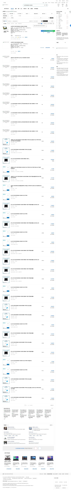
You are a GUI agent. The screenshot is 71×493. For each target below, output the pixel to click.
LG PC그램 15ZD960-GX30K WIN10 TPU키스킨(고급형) (21, 149)
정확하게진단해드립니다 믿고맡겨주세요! (33, 443)
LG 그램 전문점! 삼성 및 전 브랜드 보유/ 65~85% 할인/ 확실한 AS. (40, 429)
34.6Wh (26, 31)
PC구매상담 (52, 2)
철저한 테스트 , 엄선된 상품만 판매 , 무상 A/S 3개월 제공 (35, 439)
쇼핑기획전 (56, 2)
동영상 (32, 8)
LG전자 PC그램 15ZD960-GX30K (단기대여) (19, 26)
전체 (5, 21)
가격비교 (9, 21)
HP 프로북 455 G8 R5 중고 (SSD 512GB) (24, 464)
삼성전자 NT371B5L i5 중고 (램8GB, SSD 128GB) (16, 464)
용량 (19, 31)
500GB (17, 47)
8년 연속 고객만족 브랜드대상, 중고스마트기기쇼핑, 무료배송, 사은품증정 (16, 429)
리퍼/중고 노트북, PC (35, 427)
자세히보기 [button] (20, 481)
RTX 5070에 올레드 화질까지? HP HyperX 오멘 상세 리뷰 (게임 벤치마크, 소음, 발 (62, 75)
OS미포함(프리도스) (25, 43)
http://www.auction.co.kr (34, 433)
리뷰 (28, 8)
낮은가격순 (8, 23)
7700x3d (60, 19)
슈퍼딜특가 (9, 435)
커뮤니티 (59, 2)
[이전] (66, 13)
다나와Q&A (36, 8)
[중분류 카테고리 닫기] (13, 13)
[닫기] (45, 25)
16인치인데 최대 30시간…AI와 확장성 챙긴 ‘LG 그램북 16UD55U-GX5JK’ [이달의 (62, 59)
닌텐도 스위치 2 (61, 20)
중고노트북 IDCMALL (32, 437)
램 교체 (16, 31)
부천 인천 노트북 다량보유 (10, 441)
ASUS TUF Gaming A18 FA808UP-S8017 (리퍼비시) (7, 464)
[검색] (47, 5)
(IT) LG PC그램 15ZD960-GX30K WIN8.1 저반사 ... (20, 158)
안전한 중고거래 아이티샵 (10, 427)
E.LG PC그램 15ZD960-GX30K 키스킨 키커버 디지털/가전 (21, 360)
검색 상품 (15, 21)
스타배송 (13, 435)
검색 (51, 17)
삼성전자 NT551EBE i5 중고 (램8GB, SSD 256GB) (50, 464)
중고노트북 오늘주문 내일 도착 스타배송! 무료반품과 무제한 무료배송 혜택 (37, 434)
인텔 (13, 29)
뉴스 (21, 8)
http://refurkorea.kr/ (36, 428)
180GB (21, 31)
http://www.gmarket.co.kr (9, 433)
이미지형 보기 (50, 21)
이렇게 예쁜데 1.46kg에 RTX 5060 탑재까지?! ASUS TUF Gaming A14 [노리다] (62, 68)
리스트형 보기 (48, 21)
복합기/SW (43, 13)
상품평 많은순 (20, 23)
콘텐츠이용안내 (25, 481)
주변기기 (27, 13)
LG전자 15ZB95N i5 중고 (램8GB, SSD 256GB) (41, 464)
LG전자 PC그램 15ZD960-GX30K (17, 42)
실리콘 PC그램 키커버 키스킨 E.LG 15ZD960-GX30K (20, 57)
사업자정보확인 (34, 478)
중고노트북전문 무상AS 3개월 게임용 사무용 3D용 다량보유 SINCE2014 (16, 443)
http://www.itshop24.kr (12, 428)
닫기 (11, 48)
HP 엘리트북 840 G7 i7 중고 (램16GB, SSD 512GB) (33, 464)
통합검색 (12, 8)
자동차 (43, 2)
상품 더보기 (52, 405)
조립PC (46, 2)
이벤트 (62, 2)
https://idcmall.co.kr (33, 438)
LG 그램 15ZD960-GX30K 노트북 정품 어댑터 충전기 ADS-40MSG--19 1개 (24, 66)
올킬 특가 (34, 435)
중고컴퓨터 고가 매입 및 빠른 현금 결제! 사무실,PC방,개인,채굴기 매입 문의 (16, 439)
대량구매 (26, 37)
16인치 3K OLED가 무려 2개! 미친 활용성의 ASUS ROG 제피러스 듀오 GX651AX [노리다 (62, 71)
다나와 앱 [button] (4, 2)
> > (16, 152)
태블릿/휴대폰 (36, 13)
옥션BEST (30, 435)
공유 (67, 8)
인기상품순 (4, 23)
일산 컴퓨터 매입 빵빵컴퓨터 (11, 437)
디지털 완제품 (11, 13)
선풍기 (59, 23)
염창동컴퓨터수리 (31, 441)
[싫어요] (35, 448)
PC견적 (49, 2)
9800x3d (60, 16)
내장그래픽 (14, 30)
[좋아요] (39, 448)
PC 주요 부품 (19, 13)
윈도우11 (60, 25)
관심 (23, 37)
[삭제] (44, 5)
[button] (58, 5)
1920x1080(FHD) (15, 28)
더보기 (67, 2)
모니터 (59, 22)
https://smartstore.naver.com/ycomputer (14, 442)
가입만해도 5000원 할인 (36, 430)
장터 (18, 8)
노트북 (11, 43)
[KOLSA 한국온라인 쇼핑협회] (4, 490)
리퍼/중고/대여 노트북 (18, 35)
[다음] (67, 13)
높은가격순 (12, 23)
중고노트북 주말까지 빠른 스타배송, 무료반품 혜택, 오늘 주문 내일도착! (12, 434)
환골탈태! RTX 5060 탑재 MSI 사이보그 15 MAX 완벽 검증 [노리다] (62, 73)
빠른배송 (12, 17)
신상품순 (16, 23)
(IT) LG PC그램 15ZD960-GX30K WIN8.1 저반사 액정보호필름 (22, 250)
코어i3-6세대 (16, 29)
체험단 (64, 2)
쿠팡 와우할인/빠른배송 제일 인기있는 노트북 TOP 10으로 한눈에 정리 (65, 34)
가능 (17, 31)
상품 (16, 8)
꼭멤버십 (16, 435)
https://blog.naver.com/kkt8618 (35, 442)
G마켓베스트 (5, 435)
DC (23, 31)
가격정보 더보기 (50, 32)
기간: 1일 (14, 32)
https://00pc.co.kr (11, 438)
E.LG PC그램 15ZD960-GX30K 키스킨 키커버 (19, 195)
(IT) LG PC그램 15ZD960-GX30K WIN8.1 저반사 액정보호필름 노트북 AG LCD (25, 204)
